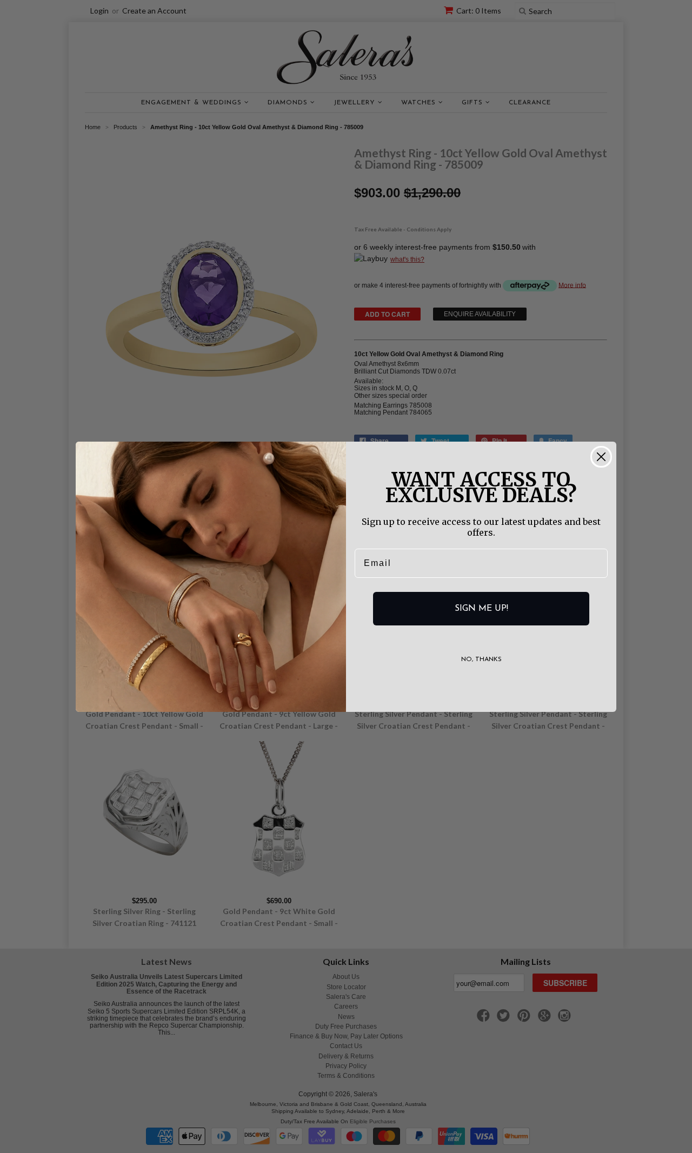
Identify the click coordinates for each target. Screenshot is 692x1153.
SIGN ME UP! (481, 608)
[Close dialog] (601, 456)
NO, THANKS (481, 659)
